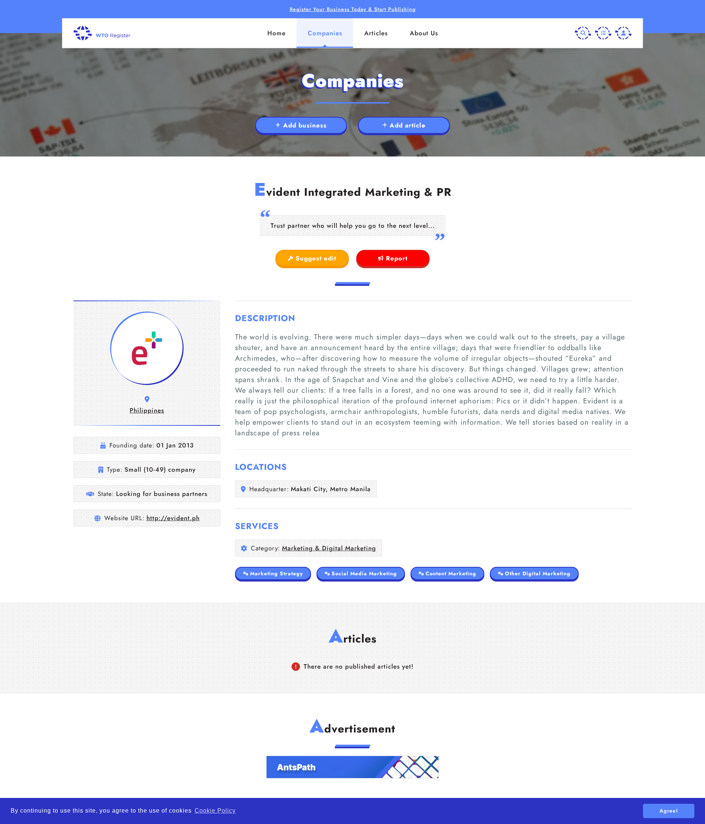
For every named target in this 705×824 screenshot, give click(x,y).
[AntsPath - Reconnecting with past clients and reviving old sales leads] (352, 767)
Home (276, 33)
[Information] (603, 33)
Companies (325, 33)
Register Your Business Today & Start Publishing (353, 9)
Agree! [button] (668, 811)
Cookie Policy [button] (215, 810)
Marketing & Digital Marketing (329, 548)
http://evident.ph (173, 518)
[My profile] (623, 33)
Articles (376, 33)
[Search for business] (583, 33)
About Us (424, 33)
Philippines (147, 410)
